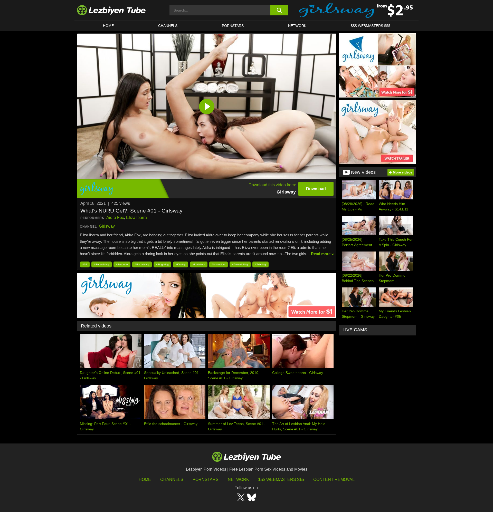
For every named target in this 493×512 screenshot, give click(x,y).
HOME (108, 26)
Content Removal (334, 479)
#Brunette (122, 264)
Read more (320, 254)
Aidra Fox (115, 217)
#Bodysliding (101, 264)
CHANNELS (167, 26)
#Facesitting (142, 264)
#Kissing (181, 264)
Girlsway (107, 226)
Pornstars (233, 26)
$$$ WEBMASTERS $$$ (370, 26)
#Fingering (162, 264)
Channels (171, 479)
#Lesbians (199, 264)
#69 (84, 264)
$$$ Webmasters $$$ (281, 479)
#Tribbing (260, 264)
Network (297, 26)
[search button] (279, 10)
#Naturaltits (218, 264)
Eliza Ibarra (136, 217)
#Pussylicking (240, 264)
